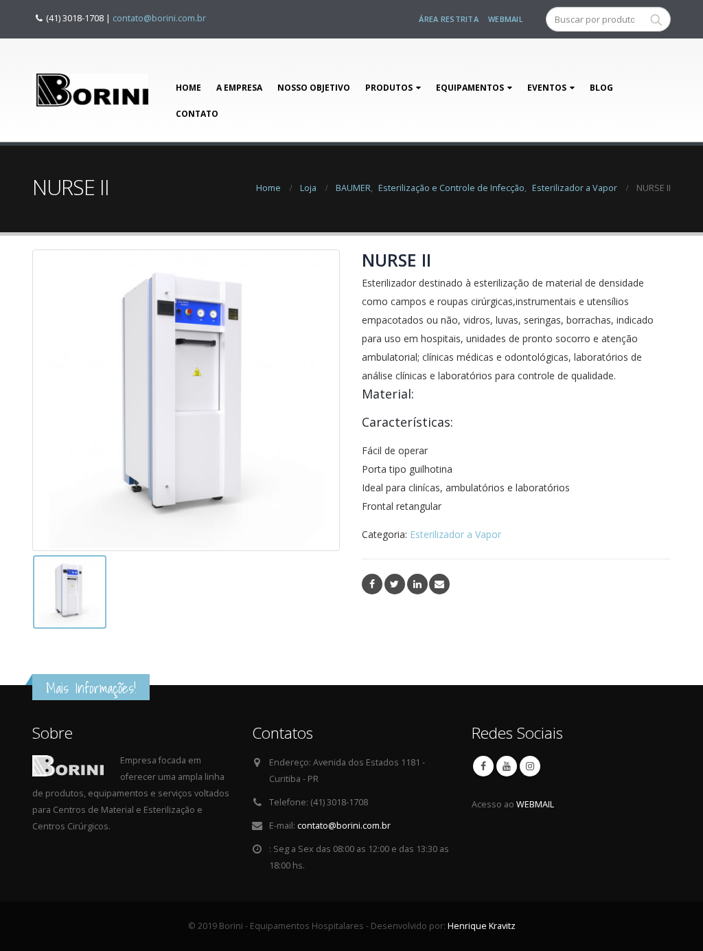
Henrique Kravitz (482, 926)
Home (188, 87)
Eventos (546, 87)
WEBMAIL (535, 804)
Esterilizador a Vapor (455, 534)
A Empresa (239, 87)
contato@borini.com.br (159, 18)
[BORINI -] (90, 90)
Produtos (389, 87)
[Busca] (656, 19)
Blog (601, 87)
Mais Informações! (91, 688)
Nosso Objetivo (313, 87)
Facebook (372, 584)
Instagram (530, 766)
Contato (197, 114)
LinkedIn (417, 584)
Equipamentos (470, 87)
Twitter (394, 584)
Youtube (506, 766)
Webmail (505, 19)
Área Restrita (449, 19)
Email (439, 584)
